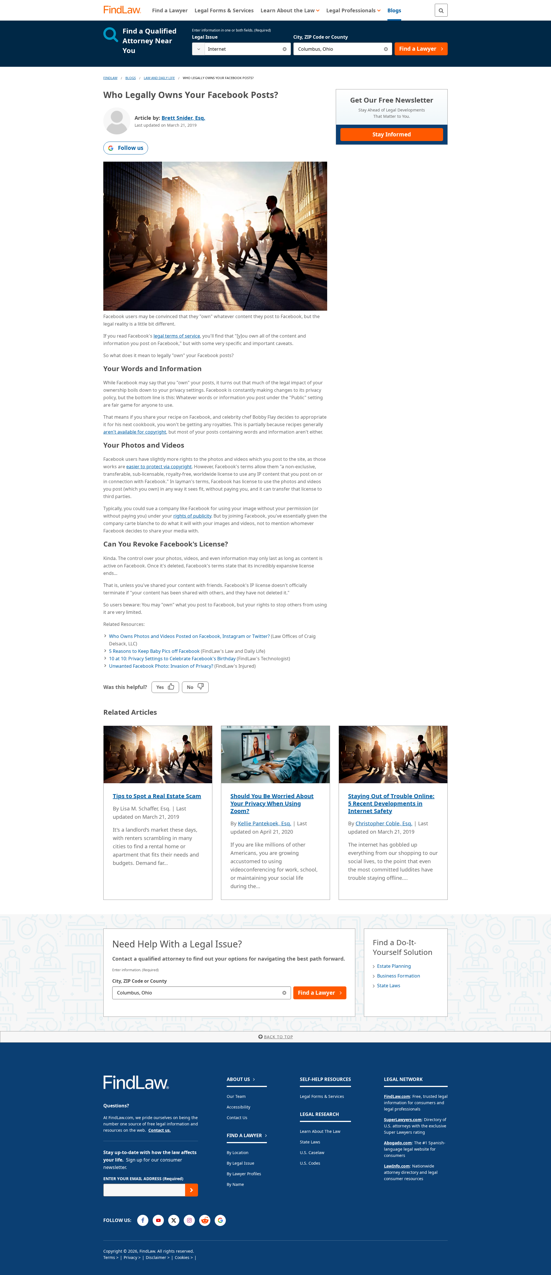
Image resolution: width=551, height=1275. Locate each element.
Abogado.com (398, 1142)
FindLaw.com (397, 1096)
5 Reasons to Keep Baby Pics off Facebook (154, 651)
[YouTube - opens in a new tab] (158, 1220)
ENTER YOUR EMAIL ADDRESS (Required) (143, 1178)
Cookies (182, 1257)
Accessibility (238, 1107)
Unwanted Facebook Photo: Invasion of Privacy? (161, 666)
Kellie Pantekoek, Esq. (264, 823)
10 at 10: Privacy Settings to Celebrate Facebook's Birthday (172, 658)
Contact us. (159, 1130)
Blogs (130, 78)
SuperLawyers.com (403, 1119)
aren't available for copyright (134, 432)
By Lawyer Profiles (244, 1173)
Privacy (130, 1257)
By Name (235, 1184)
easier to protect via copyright (159, 466)
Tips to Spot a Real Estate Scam (157, 796)
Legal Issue (205, 37)
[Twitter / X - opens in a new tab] (173, 1220)
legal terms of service (177, 336)
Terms (109, 1257)
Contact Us (237, 1117)
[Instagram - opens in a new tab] (189, 1220)
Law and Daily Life (159, 78)
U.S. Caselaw (312, 1152)
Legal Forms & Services (322, 1096)
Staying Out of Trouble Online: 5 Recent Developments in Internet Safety (391, 803)
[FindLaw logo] (125, 10)
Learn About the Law (320, 1131)
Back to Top (278, 1036)
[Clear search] (284, 48)
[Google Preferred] (220, 1220)
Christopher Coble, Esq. (384, 823)
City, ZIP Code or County (320, 37)
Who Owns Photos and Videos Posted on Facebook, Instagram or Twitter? (189, 636)
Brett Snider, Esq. (183, 117)
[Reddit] (204, 1220)
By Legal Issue (240, 1163)
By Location (238, 1152)
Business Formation (398, 976)
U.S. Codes (310, 1163)
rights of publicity (192, 516)
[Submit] (191, 1190)
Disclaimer (156, 1257)
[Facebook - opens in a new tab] (142, 1220)
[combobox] (241, 48)
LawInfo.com (397, 1166)
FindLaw (110, 78)
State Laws (388, 985)
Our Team (236, 1096)
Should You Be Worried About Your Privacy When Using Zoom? (272, 803)
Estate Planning (394, 966)
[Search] (441, 10)
